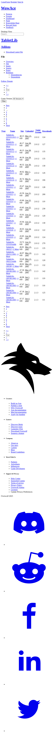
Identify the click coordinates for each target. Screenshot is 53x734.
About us (14, 443)
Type (3, 131)
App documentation (18, 410)
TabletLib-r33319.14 (10, 164)
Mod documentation (18, 412)
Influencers (15, 466)
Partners (14, 462)
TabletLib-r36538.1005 (11, 299)
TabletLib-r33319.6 (10, 215)
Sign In (20, 2)
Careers (14, 448)
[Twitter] (29, 731)
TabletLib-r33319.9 (10, 236)
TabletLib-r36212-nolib (11, 260)
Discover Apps (16, 427)
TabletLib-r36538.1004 (11, 291)
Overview (10, 61)
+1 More (15, 249)
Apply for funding (18, 414)
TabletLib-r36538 (10, 265)
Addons (5, 46)
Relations (9, 73)
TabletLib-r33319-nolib (11, 243)
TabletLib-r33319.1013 (11, 136)
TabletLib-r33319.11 (10, 143)
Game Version (38, 131)
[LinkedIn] (29, 684)
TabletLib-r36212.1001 (11, 253)
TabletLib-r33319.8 (10, 229)
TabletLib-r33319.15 (10, 172)
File (7, 64)
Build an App (16, 403)
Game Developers (18, 469)
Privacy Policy (16, 485)
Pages (8, 70)
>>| (7, 94)
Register (14, 2)
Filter (4, 101)
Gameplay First (17, 429)
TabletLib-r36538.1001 (11, 270)
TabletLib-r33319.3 (10, 193)
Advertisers (15, 464)
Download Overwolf (19, 431)
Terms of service (17, 483)
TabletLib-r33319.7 (10, 222)
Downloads (47, 131)
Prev (7, 105)
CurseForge (5, 2)
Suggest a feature (17, 433)
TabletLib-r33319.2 (10, 186)
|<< (7, 85)
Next (8, 125)
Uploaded (29, 131)
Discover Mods (17, 424)
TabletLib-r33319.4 (10, 200)
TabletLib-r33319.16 (10, 179)
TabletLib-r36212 (10, 248)
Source (8, 68)
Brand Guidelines (18, 452)
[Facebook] (29, 638)
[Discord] (29, 545)
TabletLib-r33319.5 (10, 207)
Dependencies (16, 75)
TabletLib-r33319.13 (10, 157)
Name (12, 131)
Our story (14, 445)
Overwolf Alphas (17, 487)
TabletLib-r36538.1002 (11, 277)
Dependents (15, 77)
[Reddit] (29, 591)
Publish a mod (16, 406)
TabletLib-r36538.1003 (11, 284)
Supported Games (18, 481)
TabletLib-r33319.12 (10, 150)
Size (22, 131)
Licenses (14, 490)
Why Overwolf (17, 408)
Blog (13, 450)
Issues (8, 66)
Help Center (15, 479)
